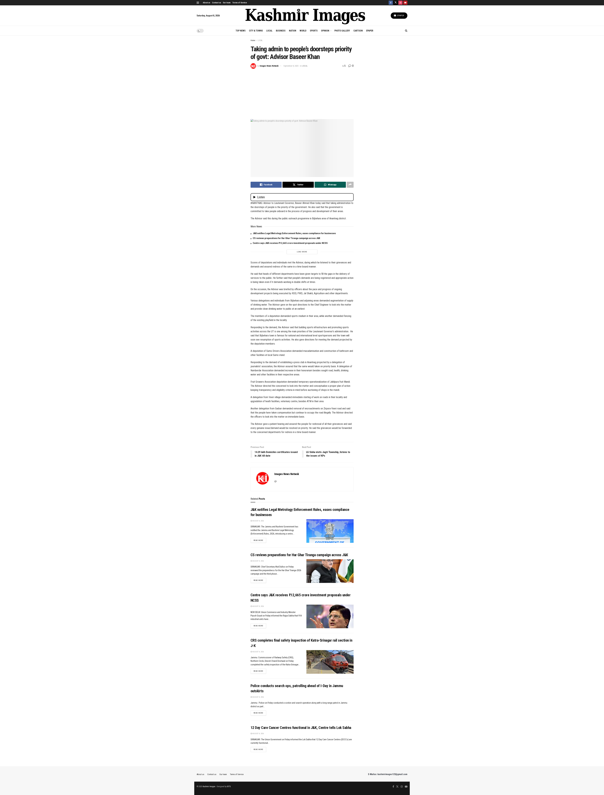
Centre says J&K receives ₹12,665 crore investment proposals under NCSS (290, 243)
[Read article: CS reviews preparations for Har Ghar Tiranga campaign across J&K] (330, 571)
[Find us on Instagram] (400, 2)
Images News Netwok (269, 66)
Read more (260, 540)
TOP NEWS (241, 30)
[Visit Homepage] (305, 16)
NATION (292, 30)
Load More (302, 252)
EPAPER (369, 30)
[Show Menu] (198, 3)
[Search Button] (406, 30)
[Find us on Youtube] (405, 2)
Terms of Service (239, 3)
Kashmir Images (209, 786)
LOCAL (269, 30)
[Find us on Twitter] (396, 2)
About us (206, 3)
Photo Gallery (342, 30)
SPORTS (314, 30)
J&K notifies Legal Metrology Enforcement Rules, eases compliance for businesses (294, 233)
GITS (229, 786)
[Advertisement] (302, 92)
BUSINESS (280, 30)
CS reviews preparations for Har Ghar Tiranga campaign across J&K (286, 238)
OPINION (325, 30)
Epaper (400, 15)
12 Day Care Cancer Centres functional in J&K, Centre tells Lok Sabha (301, 727)
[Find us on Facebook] (391, 2)
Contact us (216, 3)
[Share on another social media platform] (350, 185)
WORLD (303, 30)
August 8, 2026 (258, 521)
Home (253, 40)
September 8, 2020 (290, 66)
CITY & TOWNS (256, 30)
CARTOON (358, 30)
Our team (226, 3)
